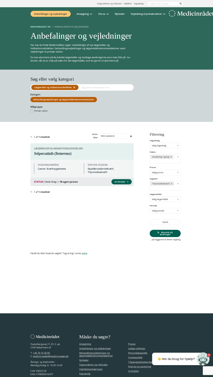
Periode (153, 205)
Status (152, 152)
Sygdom (153, 178)
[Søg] (181, 3)
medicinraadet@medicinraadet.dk (51, 356)
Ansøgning (83, 13)
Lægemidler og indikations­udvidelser (53, 87)
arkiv (84, 253)
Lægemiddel (156, 194)
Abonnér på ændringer (166, 233)
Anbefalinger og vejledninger (50, 13)
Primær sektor (41, 110)
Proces (153, 167)
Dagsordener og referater (109, 3)
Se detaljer (120, 181)
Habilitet (128, 3)
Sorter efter (95, 136)
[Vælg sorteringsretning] (131, 136)
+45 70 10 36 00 (41, 353)
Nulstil (165, 222)
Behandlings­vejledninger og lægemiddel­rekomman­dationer (63, 99)
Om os (101, 13)
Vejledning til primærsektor (146, 13)
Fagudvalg (139, 3)
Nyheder (120, 13)
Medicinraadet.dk (40, 27)
